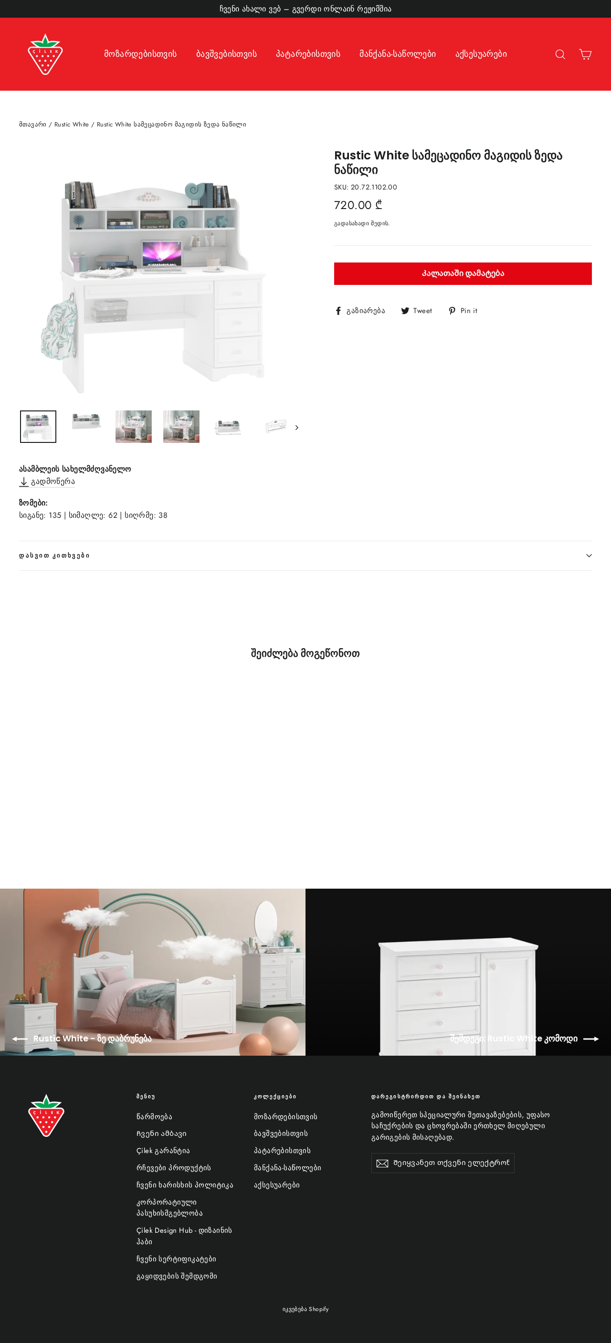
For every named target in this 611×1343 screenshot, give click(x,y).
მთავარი (33, 124)
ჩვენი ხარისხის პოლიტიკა (185, 1185)
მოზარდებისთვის (140, 54)
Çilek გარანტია (163, 1150)
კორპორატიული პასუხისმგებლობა (170, 1208)
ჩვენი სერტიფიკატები (177, 1259)
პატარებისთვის (308, 54)
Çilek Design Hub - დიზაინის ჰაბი (184, 1236)
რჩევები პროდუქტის (174, 1168)
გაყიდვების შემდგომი (177, 1276)
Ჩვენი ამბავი (162, 1133)
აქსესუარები (481, 54)
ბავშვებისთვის (226, 54)
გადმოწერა (52, 481)
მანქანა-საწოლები (397, 54)
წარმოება (154, 1117)
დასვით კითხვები (54, 555)
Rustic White (71, 124)
